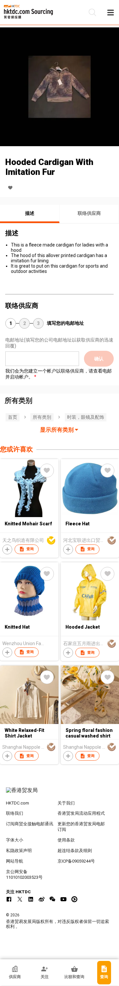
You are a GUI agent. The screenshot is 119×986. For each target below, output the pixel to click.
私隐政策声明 (19, 850)
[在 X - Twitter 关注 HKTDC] (20, 899)
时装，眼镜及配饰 (85, 417)
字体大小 (14, 840)
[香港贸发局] (59, 793)
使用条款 (66, 840)
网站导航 (14, 861)
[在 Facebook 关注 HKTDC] (9, 899)
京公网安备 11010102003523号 (24, 874)
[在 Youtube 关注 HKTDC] (63, 899)
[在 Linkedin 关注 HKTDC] (31, 899)
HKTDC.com (17, 803)
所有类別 (42, 417)
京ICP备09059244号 (76, 861)
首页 (12, 417)
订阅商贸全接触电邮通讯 (29, 823)
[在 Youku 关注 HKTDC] (74, 899)
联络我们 (14, 813)
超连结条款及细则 (75, 850)
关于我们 (66, 803)
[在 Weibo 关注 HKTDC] (42, 899)
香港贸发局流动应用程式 (81, 813)
